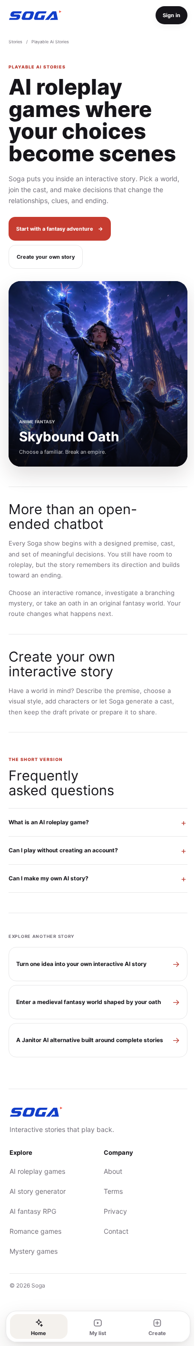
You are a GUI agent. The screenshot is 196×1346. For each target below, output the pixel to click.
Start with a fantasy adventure (59, 228)
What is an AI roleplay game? (49, 822)
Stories (15, 41)
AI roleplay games (37, 1171)
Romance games (35, 1231)
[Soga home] (35, 15)
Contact (112, 1231)
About (109, 1171)
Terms (109, 1191)
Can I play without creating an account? (63, 850)
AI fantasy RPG (33, 1211)
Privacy (112, 1211)
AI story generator (38, 1191)
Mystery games (34, 1251)
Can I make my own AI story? (48, 878)
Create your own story (46, 257)
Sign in (171, 15)
